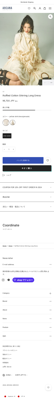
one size (7, 136)
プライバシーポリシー (10, 350)
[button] (35, 8)
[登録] (50, 264)
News (5, 319)
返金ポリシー (7, 354)
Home (4, 246)
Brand (5, 301)
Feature (5, 327)
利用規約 (6, 362)
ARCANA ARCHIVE (13, 385)
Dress (10, 246)
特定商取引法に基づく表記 (11, 346)
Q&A (4, 336)
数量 (4, 144)
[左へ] (45, 82)
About (5, 310)
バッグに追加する (23, 160)
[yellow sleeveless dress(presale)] (12, 122)
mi (3, 92)
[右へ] (51, 82)
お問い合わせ (7, 366)
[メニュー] (50, 8)
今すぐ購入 (27, 168)
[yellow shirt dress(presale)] (6, 122)
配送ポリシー (7, 358)
